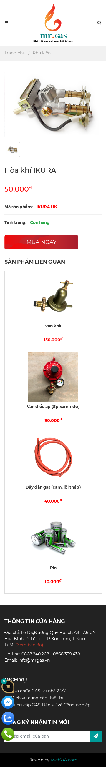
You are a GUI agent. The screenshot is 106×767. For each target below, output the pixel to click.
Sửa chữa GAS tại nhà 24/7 (38, 690)
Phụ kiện (42, 53)
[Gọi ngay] (7, 733)
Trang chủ (14, 53)
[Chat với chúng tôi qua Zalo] (7, 718)
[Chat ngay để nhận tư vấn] (7, 702)
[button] (99, 23)
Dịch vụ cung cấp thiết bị (37, 698)
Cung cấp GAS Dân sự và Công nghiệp (50, 705)
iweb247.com (64, 760)
